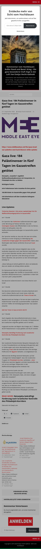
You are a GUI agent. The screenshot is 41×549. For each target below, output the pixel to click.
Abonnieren (30, 26)
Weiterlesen (20, 31)
